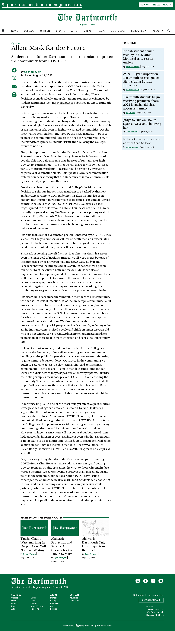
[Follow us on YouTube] (161, 581)
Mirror (88, 30)
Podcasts (35, 609)
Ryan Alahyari (60, 558)
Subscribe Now (150, 600)
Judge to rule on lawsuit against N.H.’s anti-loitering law (142, 123)
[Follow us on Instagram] (153, 581)
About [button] (156, 30)
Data (102, 30)
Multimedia (118, 30)
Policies (53, 609)
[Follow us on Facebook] (145, 581)
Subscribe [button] (138, 30)
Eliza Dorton (131, 132)
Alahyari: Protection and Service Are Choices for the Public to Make (62, 546)
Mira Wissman (132, 89)
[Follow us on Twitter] (138, 581)
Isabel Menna (132, 147)
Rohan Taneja (29, 554)
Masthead (54, 603)
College (29, 30)
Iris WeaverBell (132, 66)
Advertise (74, 598)
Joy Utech (130, 112)
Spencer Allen (32, 71)
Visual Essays (37, 606)
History (53, 600)
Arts (74, 30)
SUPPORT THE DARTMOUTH (155, 4)
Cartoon (34, 603)
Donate (53, 598)
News (14, 30)
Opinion (45, 30)
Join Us (53, 606)
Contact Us (75, 600)
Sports (60, 30)
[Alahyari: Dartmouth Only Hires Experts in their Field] (95, 528)
